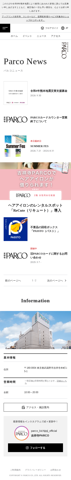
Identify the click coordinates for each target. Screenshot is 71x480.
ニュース (41, 36)
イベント (27, 36)
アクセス (55, 36)
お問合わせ (55, 470)
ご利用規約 (15, 470)
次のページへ (55, 280)
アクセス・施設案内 (37, 407)
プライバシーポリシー (35, 470)
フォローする (37, 447)
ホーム (14, 36)
